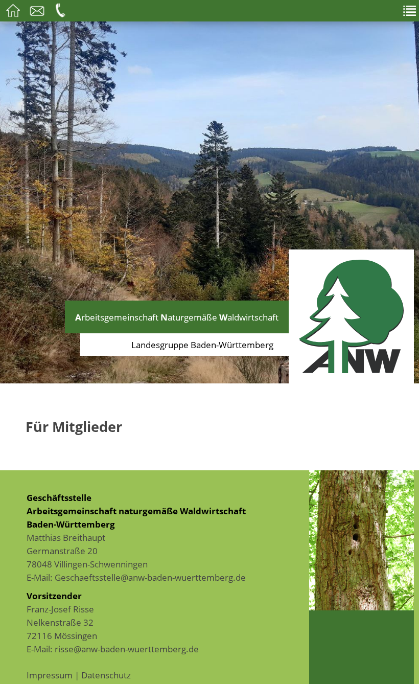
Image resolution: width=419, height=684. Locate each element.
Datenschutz (106, 675)
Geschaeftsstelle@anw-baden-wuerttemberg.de (150, 577)
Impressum (50, 675)
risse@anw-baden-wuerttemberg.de (127, 649)
